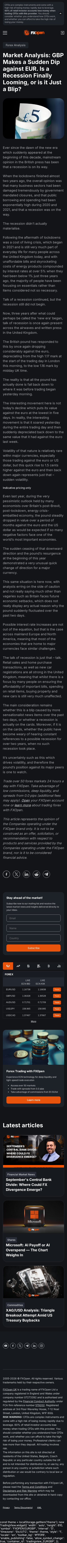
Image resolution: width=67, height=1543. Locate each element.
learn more (22, 805)
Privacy (6, 1507)
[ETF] (28, 966)
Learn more (33, 1099)
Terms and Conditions (34, 1486)
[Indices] (59, 966)
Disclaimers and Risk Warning (20, 1490)
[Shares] (18, 966)
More (33, 1021)
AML (39, 1507)
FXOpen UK (10, 1389)
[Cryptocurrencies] (49, 966)
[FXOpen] (34, 33)
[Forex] (8, 966)
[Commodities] (39, 966)
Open (25, 800)
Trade (57, 989)
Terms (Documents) (23, 1507)
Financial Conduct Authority (39, 1401)
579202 (40, 1405)
